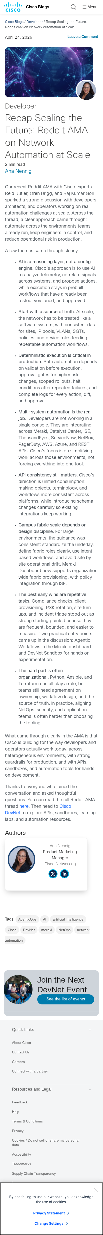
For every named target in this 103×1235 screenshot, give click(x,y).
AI (44, 919)
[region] (51, 1208)
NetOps (64, 930)
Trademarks (21, 1164)
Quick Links (23, 1029)
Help (15, 1112)
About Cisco (21, 1043)
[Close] (95, 1189)
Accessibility (21, 1154)
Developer (34, 22)
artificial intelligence (68, 919)
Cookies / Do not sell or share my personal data (45, 1142)
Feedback (20, 1102)
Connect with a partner (30, 1071)
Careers (18, 1062)
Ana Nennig (18, 171)
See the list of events (65, 999)
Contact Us (21, 1052)
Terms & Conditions (27, 1121)
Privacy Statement (49, 1213)
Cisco (12, 930)
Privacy (18, 1131)
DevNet (29, 930)
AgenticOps (27, 919)
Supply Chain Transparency (34, 1173)
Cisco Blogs (37, 7)
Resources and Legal (32, 1089)
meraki (46, 930)
